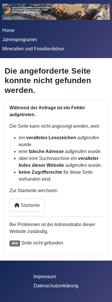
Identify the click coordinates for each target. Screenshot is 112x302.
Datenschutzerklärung (56, 285)
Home (8, 30)
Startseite (30, 205)
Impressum (45, 276)
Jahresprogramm (19, 39)
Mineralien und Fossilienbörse (33, 48)
